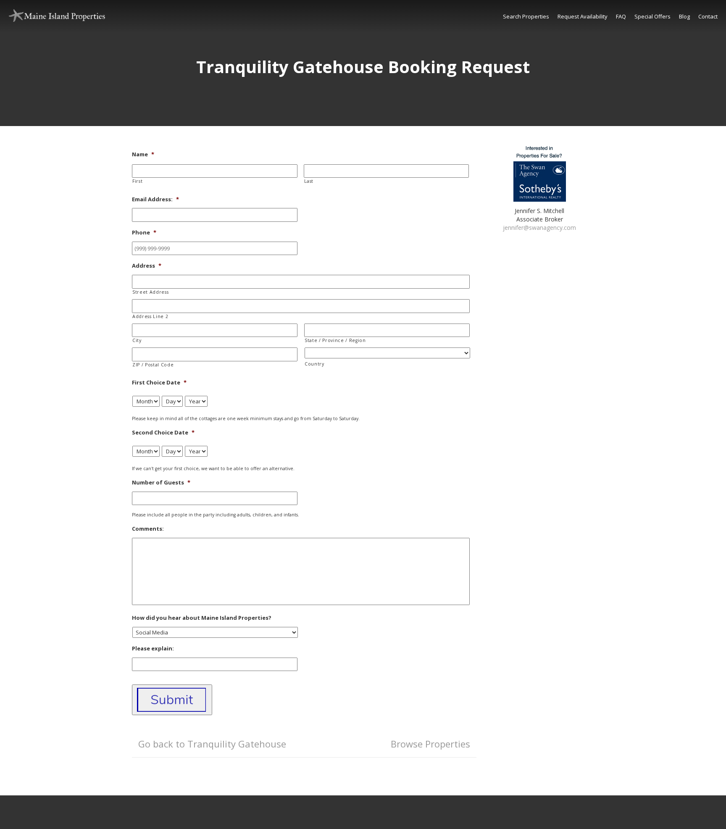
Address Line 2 (150, 316)
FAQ (621, 16)
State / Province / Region (335, 340)
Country (314, 364)
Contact (708, 16)
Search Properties (526, 16)
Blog (684, 16)
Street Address (150, 292)
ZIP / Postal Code (153, 365)
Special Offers (652, 16)
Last (309, 181)
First (137, 181)
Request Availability (583, 16)
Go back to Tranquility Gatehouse (212, 743)
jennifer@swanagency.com (539, 228)
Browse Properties (430, 743)
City (137, 340)
